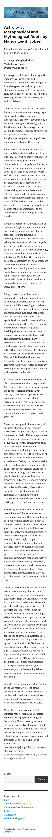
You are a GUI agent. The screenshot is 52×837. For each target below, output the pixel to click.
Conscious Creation (12, 829)
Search (7, 773)
